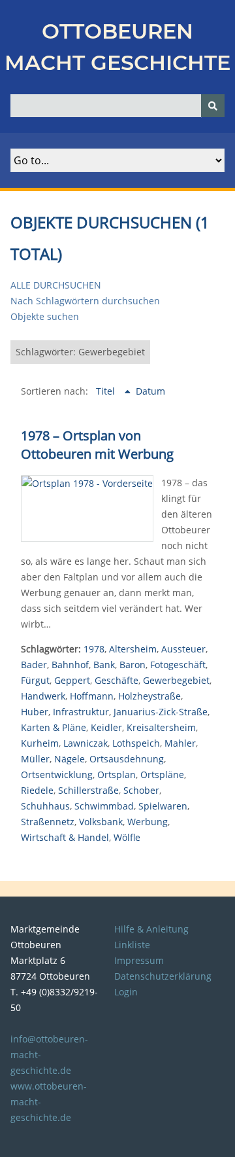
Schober (141, 790)
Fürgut (35, 680)
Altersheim (133, 649)
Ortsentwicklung (57, 774)
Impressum (139, 960)
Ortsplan (116, 774)
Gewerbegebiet (176, 680)
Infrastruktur (81, 711)
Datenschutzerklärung (163, 976)
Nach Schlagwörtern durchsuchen (85, 300)
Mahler (180, 743)
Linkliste (132, 944)
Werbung (147, 821)
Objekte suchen (44, 316)
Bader (34, 664)
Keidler (106, 727)
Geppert (72, 680)
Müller (35, 759)
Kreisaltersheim (161, 727)
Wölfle (127, 837)
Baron (132, 664)
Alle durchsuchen (55, 285)
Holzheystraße (149, 696)
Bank (104, 664)
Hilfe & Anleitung (151, 929)
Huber (34, 711)
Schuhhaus (45, 806)
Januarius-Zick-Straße (161, 711)
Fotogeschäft (178, 664)
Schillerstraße (88, 790)
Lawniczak (85, 743)
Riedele (37, 790)
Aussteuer (183, 649)
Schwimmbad (104, 806)
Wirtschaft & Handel (65, 837)
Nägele (69, 759)
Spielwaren (162, 806)
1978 (94, 649)
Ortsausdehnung (126, 759)
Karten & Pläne (53, 727)
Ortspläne (162, 774)
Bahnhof (70, 664)
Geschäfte (116, 680)
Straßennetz (47, 821)
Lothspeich (136, 743)
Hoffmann (92, 696)
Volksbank (101, 821)
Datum (150, 391)
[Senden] (213, 105)
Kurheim (40, 743)
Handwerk (43, 696)
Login (126, 992)
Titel (107, 391)
